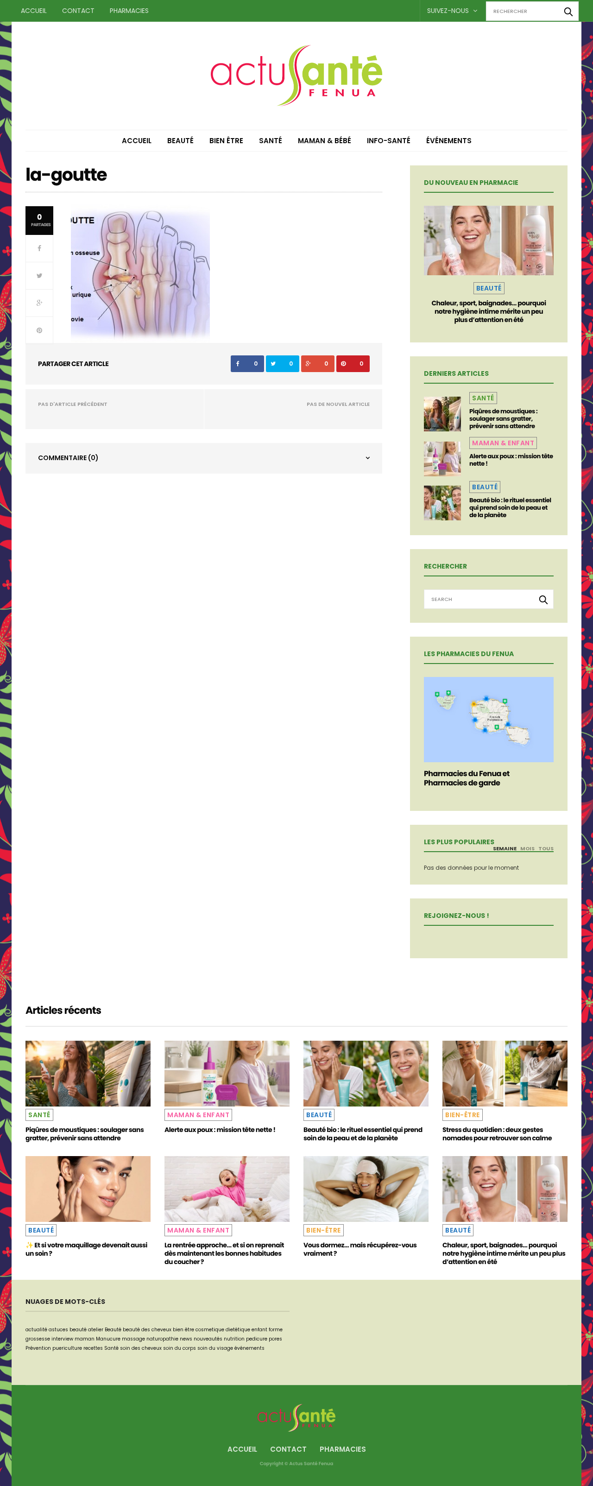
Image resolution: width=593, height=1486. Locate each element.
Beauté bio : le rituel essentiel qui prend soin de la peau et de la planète (510, 507)
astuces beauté (68, 1329)
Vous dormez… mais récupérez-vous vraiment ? (359, 1249)
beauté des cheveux (147, 1329)
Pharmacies (129, 10)
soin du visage (215, 1348)
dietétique (238, 1329)
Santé (270, 140)
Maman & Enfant (503, 443)
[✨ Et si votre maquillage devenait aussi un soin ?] (88, 1189)
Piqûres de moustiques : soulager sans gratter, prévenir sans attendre (503, 418)
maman (85, 1338)
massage (133, 1338)
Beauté (180, 140)
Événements (449, 140)
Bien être (226, 140)
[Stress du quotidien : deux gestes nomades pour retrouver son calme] (505, 1074)
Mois (527, 848)
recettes (93, 1348)
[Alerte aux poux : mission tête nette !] (442, 459)
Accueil (34, 10)
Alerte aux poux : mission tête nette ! (511, 460)
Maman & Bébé (324, 140)
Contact (78, 10)
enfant (259, 1329)
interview (62, 1338)
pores (275, 1338)
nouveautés (208, 1338)
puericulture (67, 1348)
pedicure (256, 1338)
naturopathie (162, 1338)
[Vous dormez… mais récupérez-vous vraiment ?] (366, 1189)
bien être (183, 1329)
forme (276, 1329)
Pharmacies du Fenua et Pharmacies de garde (467, 778)
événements (249, 1348)
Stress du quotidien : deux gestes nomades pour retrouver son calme (497, 1134)
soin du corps (179, 1348)
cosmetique (210, 1329)
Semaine (505, 848)
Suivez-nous (449, 10)
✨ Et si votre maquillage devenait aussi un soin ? (86, 1249)
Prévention (38, 1348)
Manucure (108, 1338)
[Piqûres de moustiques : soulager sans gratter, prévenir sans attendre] (442, 414)
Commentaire (68, 457)
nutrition (234, 1338)
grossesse (37, 1338)
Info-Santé (388, 140)
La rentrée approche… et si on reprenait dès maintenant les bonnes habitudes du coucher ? (224, 1253)
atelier (95, 1329)
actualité (36, 1329)
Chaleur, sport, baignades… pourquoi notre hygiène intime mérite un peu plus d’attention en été (488, 311)
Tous (546, 848)
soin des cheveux (141, 1348)
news (186, 1338)
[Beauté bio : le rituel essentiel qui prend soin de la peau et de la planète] (442, 503)
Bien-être (462, 1114)
